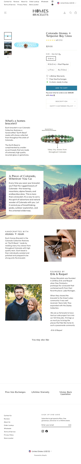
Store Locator (34, 5)
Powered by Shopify (40, 455)
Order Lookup (34, 1)
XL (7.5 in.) (62, 70)
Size (52, 54)
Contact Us (8, 1)
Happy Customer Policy (61, 106)
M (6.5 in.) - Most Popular (58, 64)
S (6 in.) (51, 58)
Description (62, 101)
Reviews (16, 1)
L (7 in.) (51, 70)
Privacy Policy (22, 5)
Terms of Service (9, 5)
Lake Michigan (69, 290)
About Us (24, 1)
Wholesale (44, 1)
